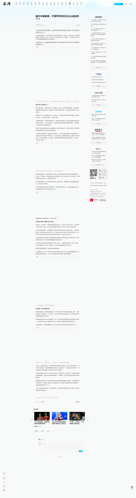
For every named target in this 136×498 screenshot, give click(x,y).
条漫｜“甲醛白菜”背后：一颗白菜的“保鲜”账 (98, 100)
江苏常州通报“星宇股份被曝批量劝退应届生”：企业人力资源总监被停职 (98, 62)
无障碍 (130, 4)
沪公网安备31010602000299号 (96, 191)
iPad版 (102, 177)
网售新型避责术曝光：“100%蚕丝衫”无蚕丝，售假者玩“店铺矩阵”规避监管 (98, 35)
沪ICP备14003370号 (94, 189)
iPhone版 (103, 174)
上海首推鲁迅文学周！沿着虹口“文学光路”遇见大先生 (99, 96)
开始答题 (98, 142)
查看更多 (98, 86)
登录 (126, 4)
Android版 (103, 170)
